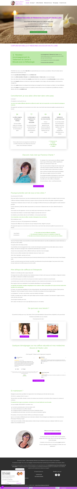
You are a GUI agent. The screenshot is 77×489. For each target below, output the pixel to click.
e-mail (58, 442)
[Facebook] (56, 475)
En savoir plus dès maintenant (47, 62)
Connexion (63, 487)
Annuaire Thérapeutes (44, 487)
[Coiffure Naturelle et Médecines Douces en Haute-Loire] (17, 2)
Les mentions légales (39, 476)
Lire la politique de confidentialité (7, 479)
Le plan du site (39, 474)
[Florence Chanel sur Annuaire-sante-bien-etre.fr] (57, 487)
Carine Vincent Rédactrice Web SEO (42, 485)
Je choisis (7, 483)
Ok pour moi (19, 483)
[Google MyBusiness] (59, 475)
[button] (2, 487)
